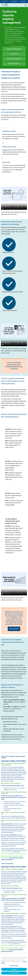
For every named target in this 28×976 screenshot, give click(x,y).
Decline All (14, 969)
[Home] (4, 5)
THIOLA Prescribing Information (23, 1)
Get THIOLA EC (14, 629)
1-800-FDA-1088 (6, 854)
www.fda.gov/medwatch (19, 854)
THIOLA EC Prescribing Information (13, 1)
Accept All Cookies (14, 973)
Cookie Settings (14, 965)
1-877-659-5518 (5, 852)
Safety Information (5, 1)
